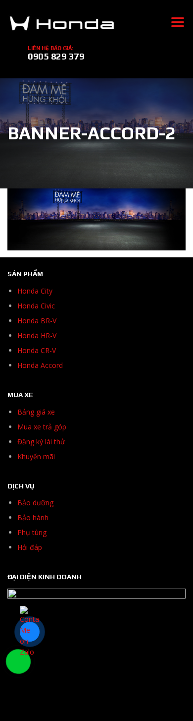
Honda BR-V (36, 320)
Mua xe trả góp (41, 426)
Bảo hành (32, 517)
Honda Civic (36, 305)
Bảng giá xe (36, 412)
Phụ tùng (32, 532)
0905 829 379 (56, 56)
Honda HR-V (36, 335)
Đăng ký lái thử (41, 441)
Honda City (34, 291)
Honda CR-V (36, 350)
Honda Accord (40, 365)
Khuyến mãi (36, 456)
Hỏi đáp (29, 547)
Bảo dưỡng (35, 502)
